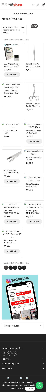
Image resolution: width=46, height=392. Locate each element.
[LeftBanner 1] (20, 297)
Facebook (4, 353)
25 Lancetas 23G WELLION (27, 380)
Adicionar (11, 74)
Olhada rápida (18, 46)
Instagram (15, 353)
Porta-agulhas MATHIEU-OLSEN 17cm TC (11, 172)
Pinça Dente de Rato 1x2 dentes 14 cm (33, 66)
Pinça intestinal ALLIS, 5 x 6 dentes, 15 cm (10, 243)
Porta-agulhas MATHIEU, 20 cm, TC (33, 213)
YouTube (9, 353)
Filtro (34, 26)
